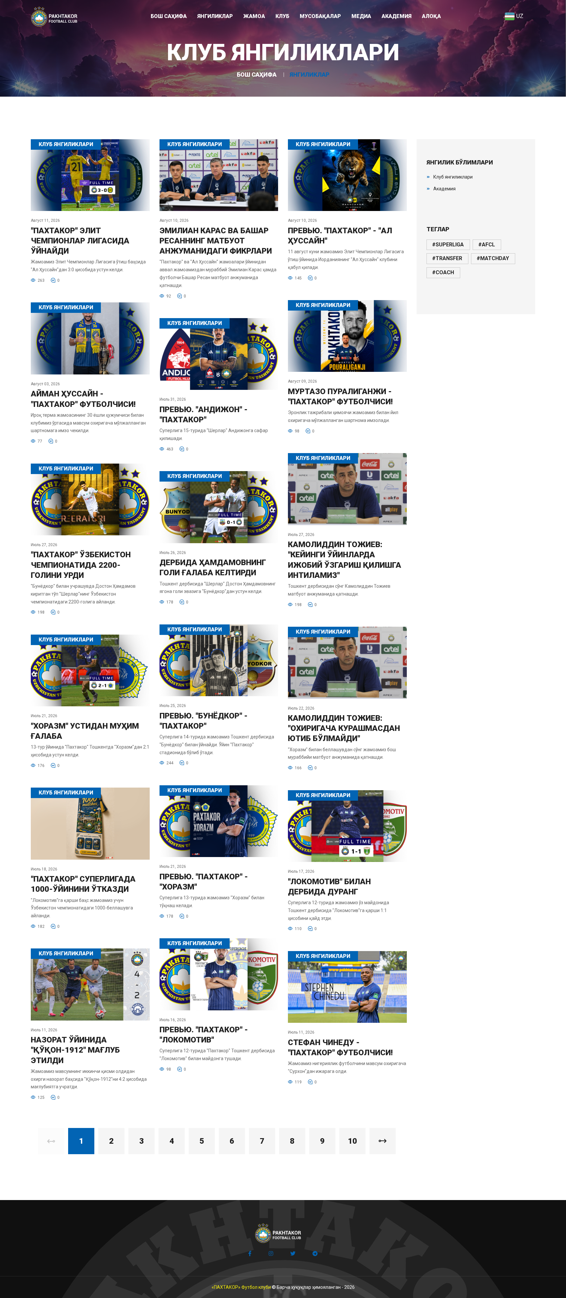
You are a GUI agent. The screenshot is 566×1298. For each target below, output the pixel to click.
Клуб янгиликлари (453, 177)
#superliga (448, 244)
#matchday (493, 258)
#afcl (486, 244)
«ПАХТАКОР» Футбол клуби (241, 1287)
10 (352, 1141)
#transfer (447, 258)
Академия (444, 188)
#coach (443, 272)
